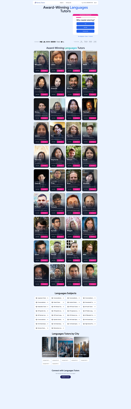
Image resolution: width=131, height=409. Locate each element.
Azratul (53, 112)
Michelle (86, 183)
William (69, 159)
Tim (52, 136)
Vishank (54, 207)
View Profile (37, 70)
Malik (85, 64)
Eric (84, 207)
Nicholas (86, 136)
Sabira (37, 136)
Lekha (53, 64)
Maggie (70, 230)
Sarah (85, 159)
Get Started (44, 70)
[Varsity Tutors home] (39, 3)
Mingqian (38, 64)
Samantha (38, 278)
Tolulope (86, 112)
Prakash (38, 207)
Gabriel (37, 183)
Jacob (37, 231)
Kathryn (70, 112)
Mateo (37, 112)
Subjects (61, 2)
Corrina (70, 136)
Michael (70, 254)
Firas (52, 183)
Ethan (37, 254)
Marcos (69, 88)
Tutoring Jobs (68, 2)
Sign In (95, 2)
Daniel (69, 278)
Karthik (53, 231)
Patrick (53, 254)
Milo (84, 254)
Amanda (54, 88)
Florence (38, 159)
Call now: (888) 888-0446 (88, 2)
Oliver (69, 64)
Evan (69, 183)
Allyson (37, 88)
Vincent (86, 278)
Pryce (53, 278)
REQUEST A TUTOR (65, 376)
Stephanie (54, 159)
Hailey (85, 231)
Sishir (85, 88)
